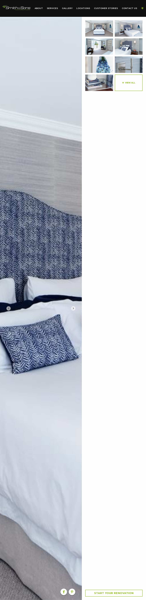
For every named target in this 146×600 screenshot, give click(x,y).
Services (52, 8)
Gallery (67, 8)
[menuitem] (16, 8)
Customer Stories (106, 8)
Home (16, 7)
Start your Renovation (114, 593)
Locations (83, 8)
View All (130, 82)
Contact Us (129, 8)
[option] (41, 308)
